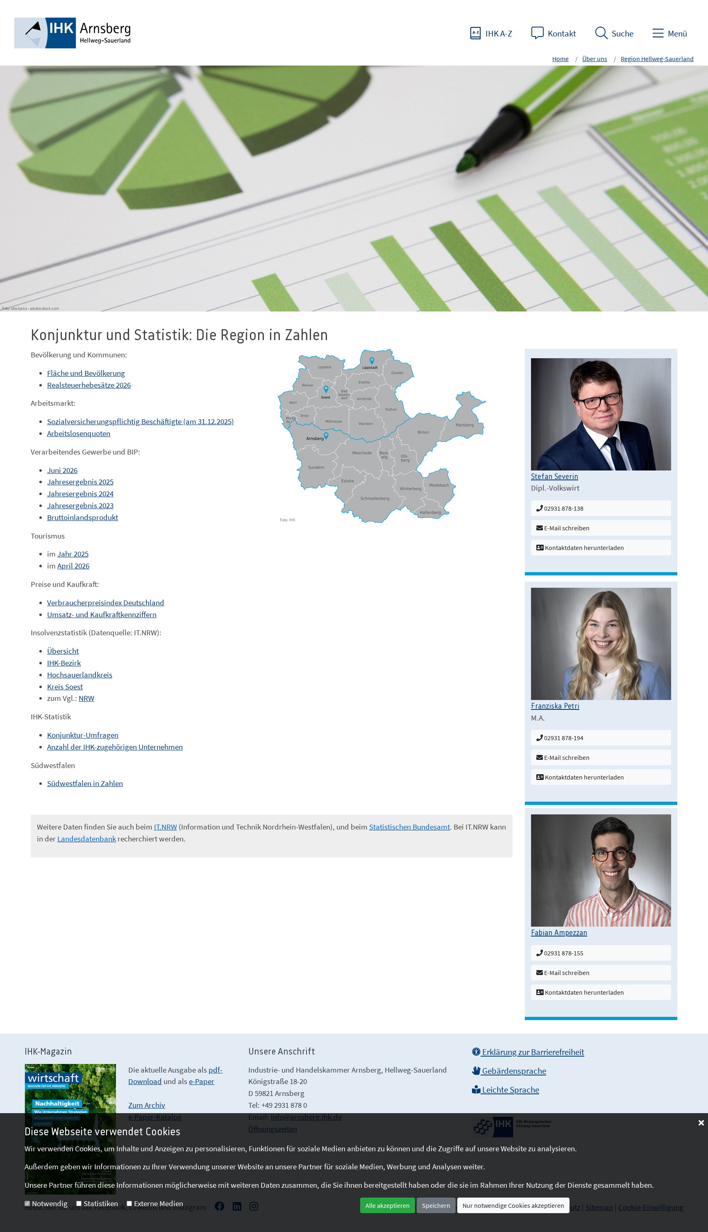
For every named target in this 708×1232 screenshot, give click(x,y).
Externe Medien (158, 1203)
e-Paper (201, 1081)
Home (560, 59)
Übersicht (63, 651)
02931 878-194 (563, 738)
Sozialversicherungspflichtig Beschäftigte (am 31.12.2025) (140, 421)
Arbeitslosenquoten (78, 433)
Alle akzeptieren (387, 1205)
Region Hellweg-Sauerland (657, 59)
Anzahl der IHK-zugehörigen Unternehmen (115, 747)
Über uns (594, 59)
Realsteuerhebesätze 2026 (89, 385)
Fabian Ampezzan (559, 933)
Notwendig (50, 1203)
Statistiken (101, 1203)
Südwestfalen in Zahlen (85, 783)
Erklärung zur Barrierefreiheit (532, 1052)
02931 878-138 (563, 508)
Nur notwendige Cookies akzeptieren (513, 1205)
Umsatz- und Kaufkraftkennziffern (102, 614)
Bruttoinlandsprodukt (82, 517)
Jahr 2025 (72, 554)
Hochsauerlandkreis (79, 675)
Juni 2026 (62, 470)
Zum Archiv (146, 1105)
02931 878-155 (563, 953)
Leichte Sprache (510, 1089)
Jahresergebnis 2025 (80, 481)
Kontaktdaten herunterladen (584, 547)
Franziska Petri (555, 706)
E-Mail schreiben (566, 528)
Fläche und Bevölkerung (86, 373)
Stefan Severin (554, 477)
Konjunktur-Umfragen (82, 735)
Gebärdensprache (513, 1071)
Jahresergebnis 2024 (80, 493)
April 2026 (73, 566)
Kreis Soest (65, 686)
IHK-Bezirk (64, 663)
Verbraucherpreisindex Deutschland (105, 602)
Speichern (436, 1205)
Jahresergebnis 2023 (80, 505)
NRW (86, 698)
